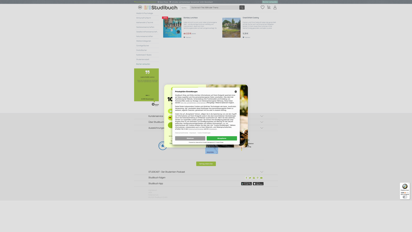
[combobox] (171, 118)
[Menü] (408, 184)
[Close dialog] (244, 88)
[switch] (405, 197)
